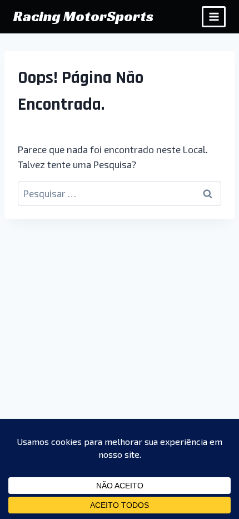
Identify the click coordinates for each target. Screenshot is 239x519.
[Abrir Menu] (214, 16)
